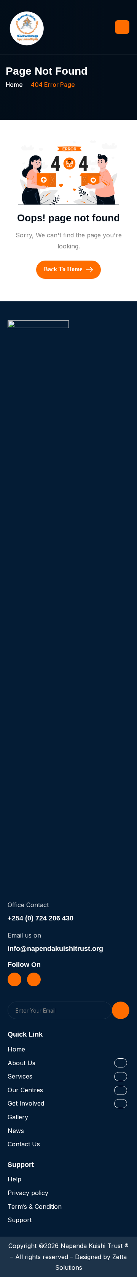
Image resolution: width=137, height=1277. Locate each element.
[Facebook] (14, 979)
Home (16, 1049)
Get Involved (26, 1103)
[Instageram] (34, 979)
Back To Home (64, 269)
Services (20, 1076)
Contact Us (24, 1144)
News (16, 1131)
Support (20, 1220)
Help (14, 1179)
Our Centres (25, 1090)
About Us (21, 1063)
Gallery (18, 1117)
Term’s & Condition (35, 1206)
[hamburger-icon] (122, 27)
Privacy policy (28, 1193)
